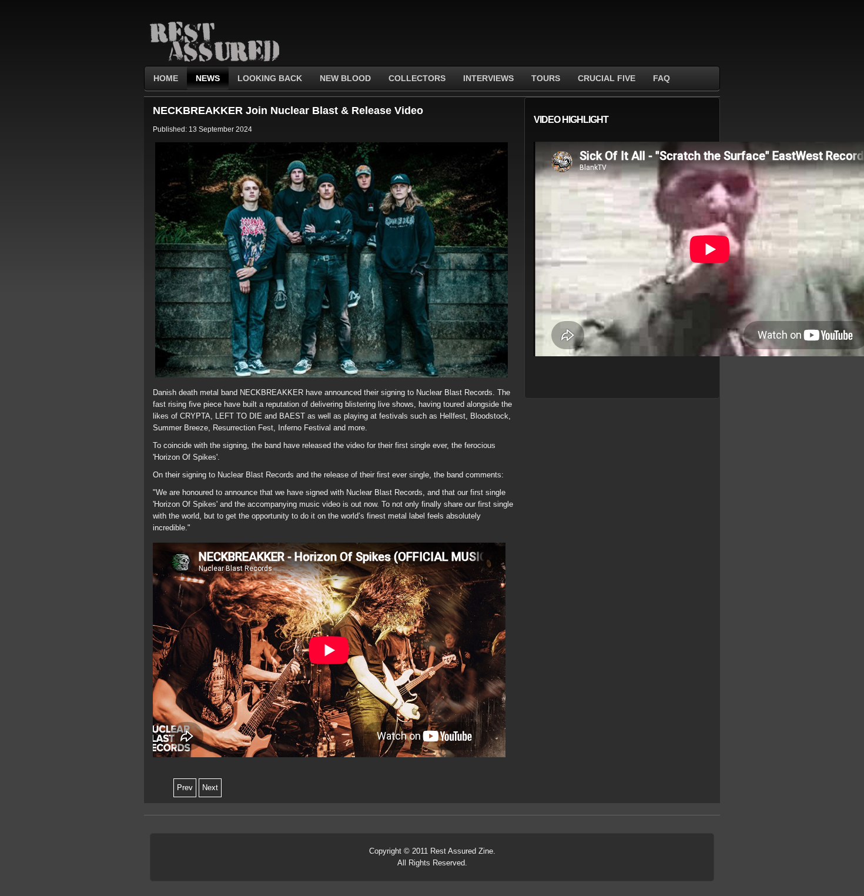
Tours (545, 78)
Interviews (488, 78)
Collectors (417, 78)
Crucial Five (606, 78)
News (208, 78)
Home (165, 78)
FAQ (661, 78)
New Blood (345, 78)
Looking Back (269, 78)
